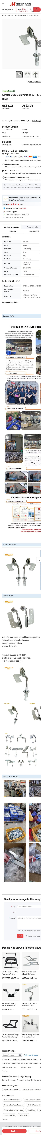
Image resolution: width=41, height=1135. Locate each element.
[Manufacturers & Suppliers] (20, 4)
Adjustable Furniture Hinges (31, 1090)
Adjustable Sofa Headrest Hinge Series (11, 1059)
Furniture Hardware (20, 15)
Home (4, 15)
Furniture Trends (9, 1115)
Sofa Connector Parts (9, 1067)
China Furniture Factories (12, 1100)
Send (20, 936)
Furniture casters (26, 1067)
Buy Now (14, 1131)
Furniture (10, 15)
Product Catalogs (32, 1055)
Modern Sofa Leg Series (29, 1059)
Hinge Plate (31, 1110)
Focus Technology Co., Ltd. (26, 1126)
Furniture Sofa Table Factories (13, 1105)
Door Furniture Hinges (11, 1090)
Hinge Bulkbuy (23, 1115)
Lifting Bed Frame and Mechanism (30, 1063)
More (4, 1119)
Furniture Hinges (33, 15)
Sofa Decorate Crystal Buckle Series (11, 1063)
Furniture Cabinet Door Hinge (13, 1110)
